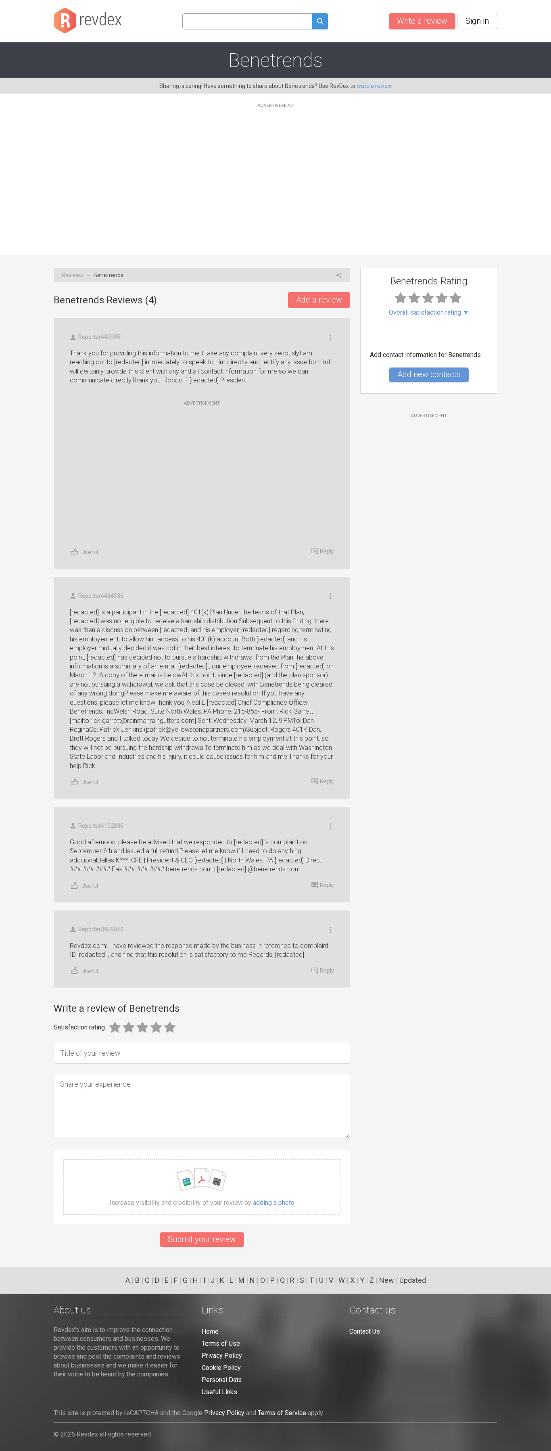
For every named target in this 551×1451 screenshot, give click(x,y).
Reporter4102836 (100, 826)
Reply (327, 551)
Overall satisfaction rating (429, 312)
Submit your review (202, 1239)
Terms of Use (221, 1343)
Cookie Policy (221, 1368)
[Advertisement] (275, 174)
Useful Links (219, 1392)
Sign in (477, 21)
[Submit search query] (320, 22)
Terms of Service (282, 1413)
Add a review (319, 300)
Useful (89, 552)
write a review (374, 86)
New (386, 1280)
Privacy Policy (222, 1355)
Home (210, 1331)
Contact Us (364, 1331)
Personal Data (222, 1380)
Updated (412, 1280)
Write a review (422, 21)
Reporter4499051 (100, 337)
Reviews (72, 275)
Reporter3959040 (100, 929)
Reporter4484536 (100, 596)
